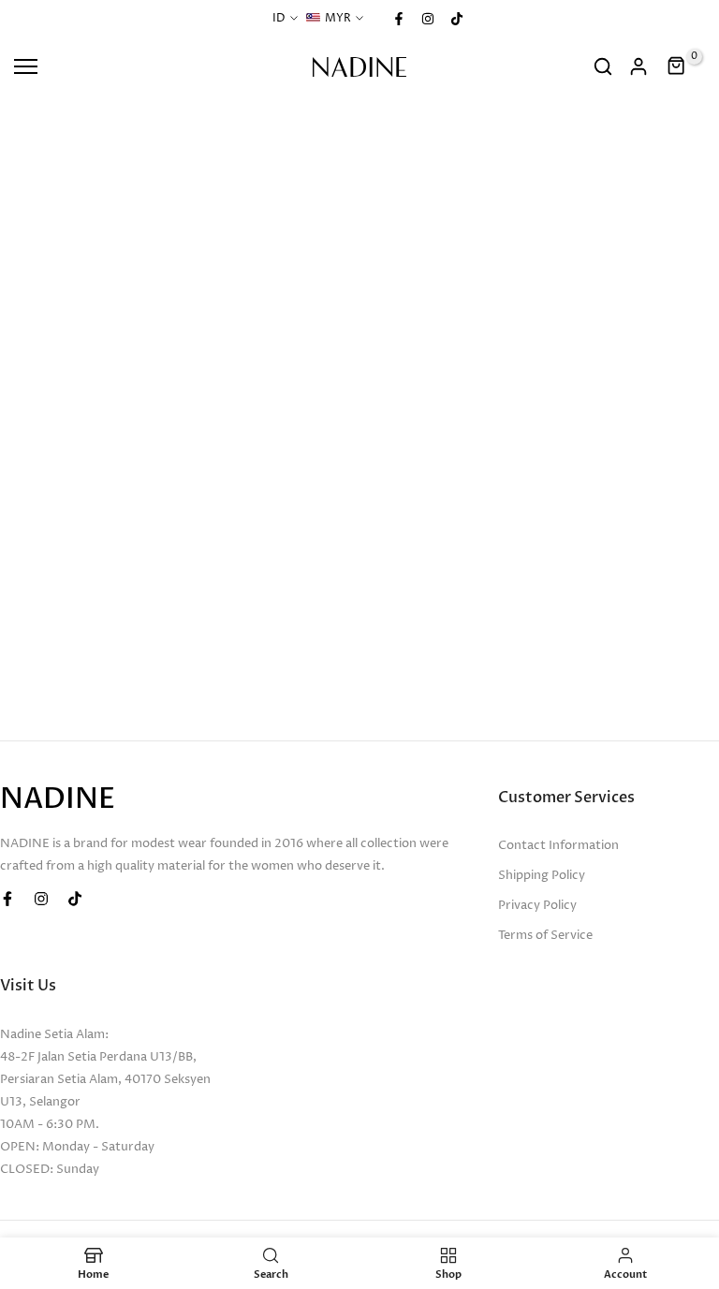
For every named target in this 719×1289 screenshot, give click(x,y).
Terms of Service (545, 935)
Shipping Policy (541, 875)
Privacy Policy (537, 905)
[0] (677, 66)
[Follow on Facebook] (398, 18)
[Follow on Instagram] (427, 18)
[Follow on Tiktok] (456, 18)
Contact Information (558, 845)
